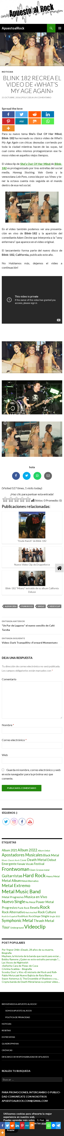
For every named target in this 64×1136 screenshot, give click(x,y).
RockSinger (35, 916)
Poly (24, 97)
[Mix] (34, 121)
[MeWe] (21, 121)
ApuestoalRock (13, 28)
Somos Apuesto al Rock (18, 1010)
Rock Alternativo (13, 912)
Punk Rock (27, 606)
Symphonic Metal (17, 920)
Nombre (8, 725)
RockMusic (23, 916)
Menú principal (59, 28)
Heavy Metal (53, 876)
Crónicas (7, 1050)
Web (5, 755)
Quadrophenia (10, 1043)
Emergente (9, 864)
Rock (45, 907)
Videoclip (54, 606)
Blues (4, 860)
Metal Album (11, 881)
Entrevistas (8, 1037)
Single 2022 (55, 916)
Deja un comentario (39, 97)
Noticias (7, 71)
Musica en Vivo (35, 897)
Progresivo (9, 907)
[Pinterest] (8, 121)
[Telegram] (58, 1125)
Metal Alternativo (29, 881)
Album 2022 (27, 850)
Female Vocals (25, 863)
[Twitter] (21, 114)
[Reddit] (34, 114)
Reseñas (6, 1030)
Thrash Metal (44, 921)
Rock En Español (9, 916)
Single (41, 606)
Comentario (9, 679)
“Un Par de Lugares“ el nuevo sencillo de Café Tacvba (28, 625)
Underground (17, 927)
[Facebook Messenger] (53, 1125)
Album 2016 (10, 606)
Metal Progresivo (13, 897)
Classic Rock (14, 860)
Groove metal (42, 870)
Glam (32, 869)
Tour (6, 927)
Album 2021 (9, 850)
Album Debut (44, 850)
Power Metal (45, 902)
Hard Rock (34, 875)
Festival (39, 864)
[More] (8, 128)
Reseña (34, 907)
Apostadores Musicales (22, 854)
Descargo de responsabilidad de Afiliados (25, 1056)
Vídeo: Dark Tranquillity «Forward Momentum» (30, 640)
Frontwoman (15, 869)
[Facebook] (8, 114)
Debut (51, 860)
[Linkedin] (48, 114)
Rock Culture (47, 912)
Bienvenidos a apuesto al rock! (19, 1004)
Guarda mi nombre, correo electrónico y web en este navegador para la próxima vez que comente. (31, 774)
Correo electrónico (14, 740)
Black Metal (51, 855)
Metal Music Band (21, 891)
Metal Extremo (16, 885)
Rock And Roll (31, 912)
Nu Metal (30, 902)
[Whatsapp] (48, 121)
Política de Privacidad (17, 1017)
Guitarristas (12, 875)
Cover (23, 860)
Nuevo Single (13, 901)
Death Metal (37, 860)
